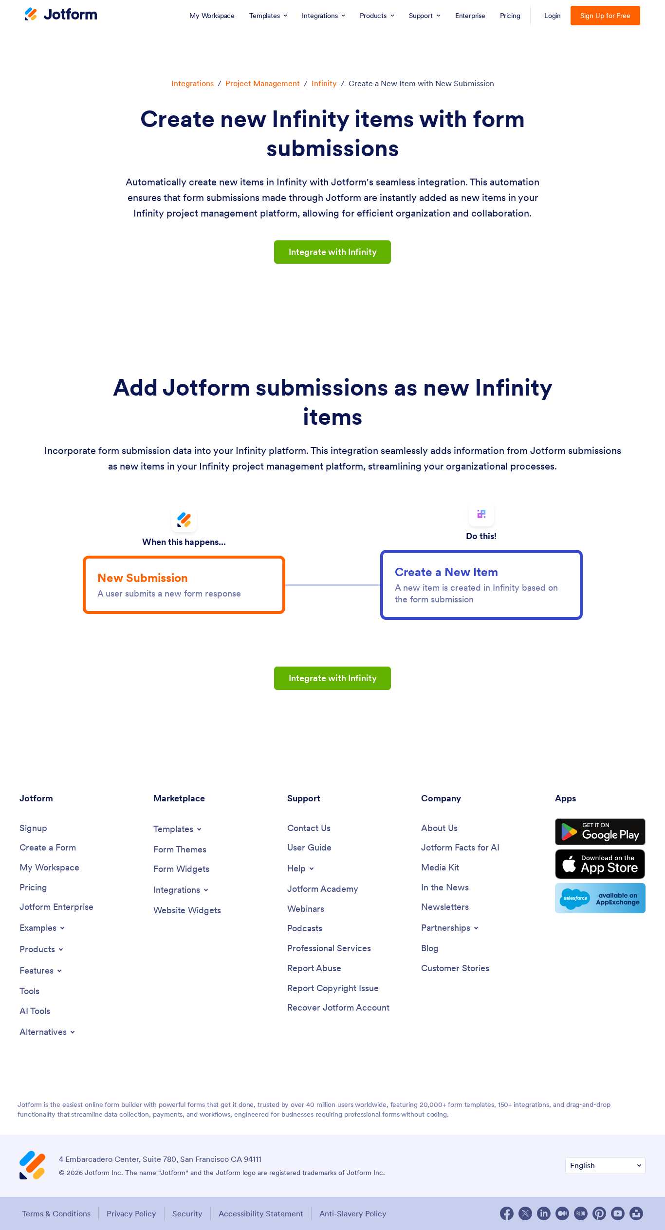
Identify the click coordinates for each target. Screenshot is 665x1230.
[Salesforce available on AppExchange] (600, 898)
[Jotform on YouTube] (618, 1213)
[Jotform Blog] (581, 1213)
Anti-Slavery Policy (353, 1213)
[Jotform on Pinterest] (599, 1213)
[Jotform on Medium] (562, 1213)
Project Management (262, 83)
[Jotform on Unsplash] (636, 1213)
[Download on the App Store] (600, 864)
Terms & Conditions (56, 1213)
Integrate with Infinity (333, 251)
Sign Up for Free (605, 15)
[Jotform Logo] (61, 15)
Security (187, 1213)
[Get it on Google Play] (600, 832)
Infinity (324, 83)
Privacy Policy (131, 1213)
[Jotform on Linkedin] (544, 1213)
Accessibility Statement (261, 1213)
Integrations (192, 83)
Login (552, 15)
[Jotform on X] (525, 1213)
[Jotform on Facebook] (507, 1213)
